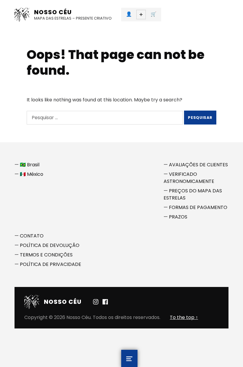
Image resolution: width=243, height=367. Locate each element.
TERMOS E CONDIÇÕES (46, 254)
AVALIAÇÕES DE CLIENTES (198, 164)
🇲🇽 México (31, 174)
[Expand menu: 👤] (141, 14)
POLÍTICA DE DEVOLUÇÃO (49, 245)
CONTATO (32, 235)
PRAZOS (178, 216)
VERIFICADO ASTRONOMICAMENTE (189, 178)
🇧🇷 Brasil (29, 164)
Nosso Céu (53, 12)
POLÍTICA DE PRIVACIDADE (50, 264)
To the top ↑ (184, 317)
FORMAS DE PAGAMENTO (198, 207)
